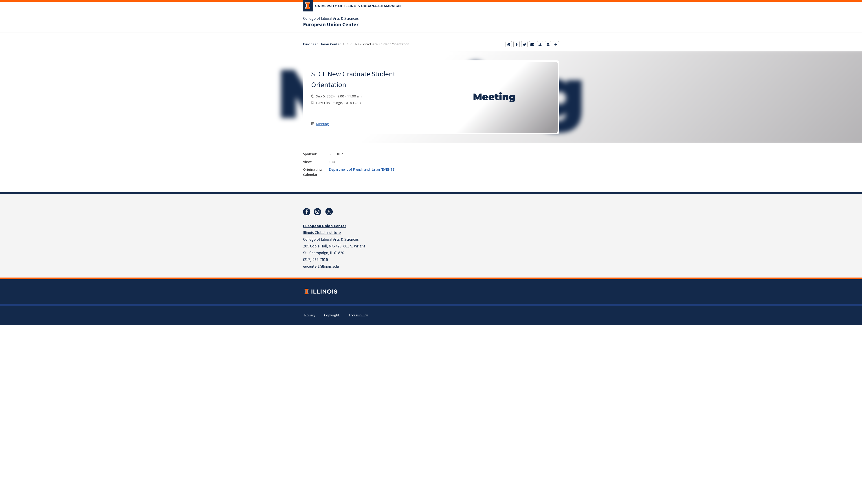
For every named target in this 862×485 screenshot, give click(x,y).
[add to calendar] (540, 44)
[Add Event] (556, 44)
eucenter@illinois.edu (321, 266)
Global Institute (328, 233)
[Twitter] (524, 44)
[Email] (532, 44)
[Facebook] (516, 44)
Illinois (309, 233)
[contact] (548, 44)
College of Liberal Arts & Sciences (331, 18)
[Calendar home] (509, 44)
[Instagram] (317, 212)
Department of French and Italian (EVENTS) (362, 169)
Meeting (322, 123)
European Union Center (330, 24)
